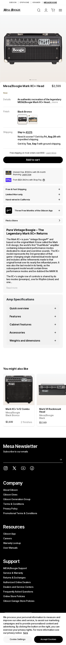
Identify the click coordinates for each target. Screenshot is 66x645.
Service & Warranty (13, 573)
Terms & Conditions (13, 504)
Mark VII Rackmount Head (50, 413)
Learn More (51, 153)
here (25, 632)
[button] (53, 10)
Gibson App (9, 533)
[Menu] (60, 10)
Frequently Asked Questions (18, 591)
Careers (7, 538)
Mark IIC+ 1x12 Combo (18, 412)
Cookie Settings (17, 639)
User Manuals (10, 547)
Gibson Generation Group (16, 499)
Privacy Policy (10, 508)
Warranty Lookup (12, 543)
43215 (28, 132)
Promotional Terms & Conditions (20, 513)
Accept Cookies (48, 639)
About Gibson (10, 490)
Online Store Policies (14, 596)
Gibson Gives (10, 494)
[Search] (38, 10)
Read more (11, 287)
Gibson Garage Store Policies (18, 601)
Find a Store (12, 220)
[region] (33, 629)
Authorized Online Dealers (17, 582)
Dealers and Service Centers (18, 587)
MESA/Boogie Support (15, 568)
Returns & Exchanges (14, 577)
